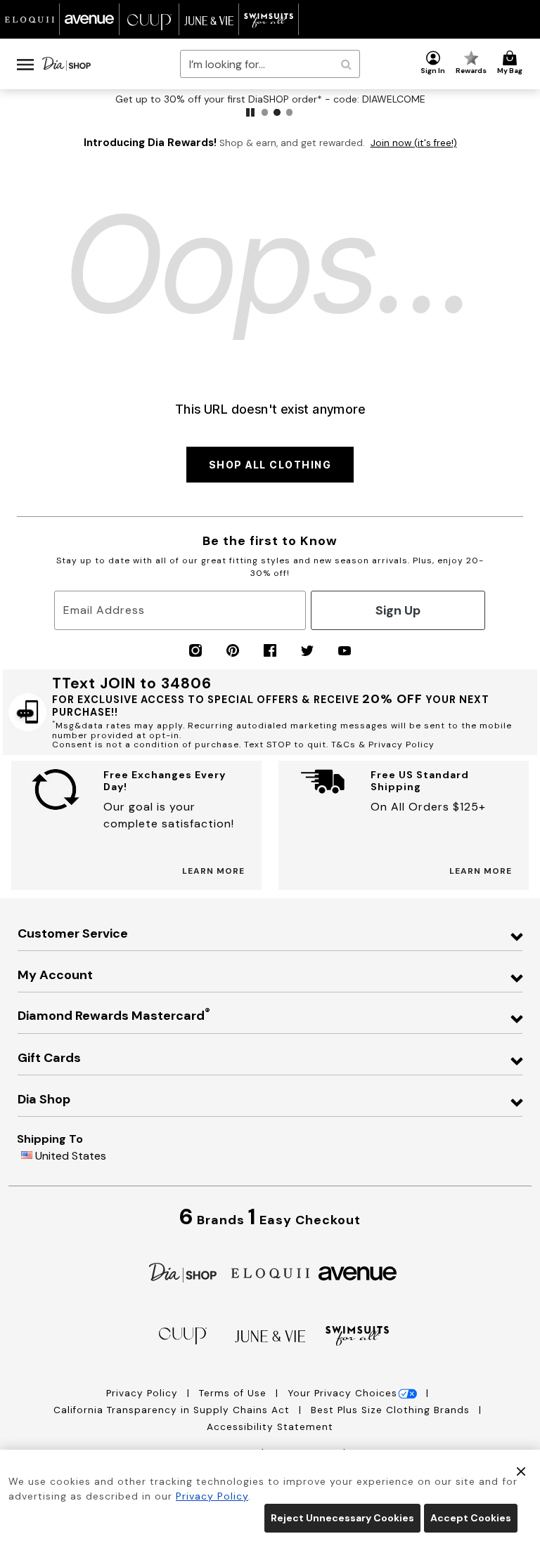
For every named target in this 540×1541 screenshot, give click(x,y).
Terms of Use (234, 1393)
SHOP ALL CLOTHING (270, 465)
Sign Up (397, 610)
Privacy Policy (143, 1393)
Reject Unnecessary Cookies (342, 1518)
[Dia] (183, 1271)
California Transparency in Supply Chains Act (173, 1410)
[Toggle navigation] (25, 64)
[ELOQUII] (270, 1271)
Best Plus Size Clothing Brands (392, 1410)
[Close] (521, 1470)
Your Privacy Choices (342, 1393)
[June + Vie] (270, 1335)
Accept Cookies (470, 1518)
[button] (433, 63)
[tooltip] (30, 19)
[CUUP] (183, 1334)
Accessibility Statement (270, 1427)
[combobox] (270, 64)
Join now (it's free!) (414, 143)
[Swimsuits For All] (357, 1334)
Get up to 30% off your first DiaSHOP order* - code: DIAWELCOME (270, 99)
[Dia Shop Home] (66, 64)
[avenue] (358, 1272)
